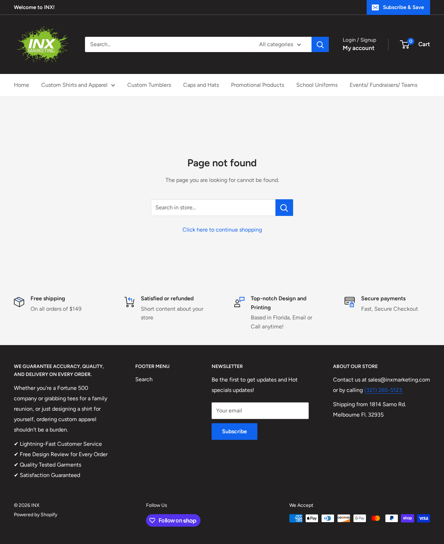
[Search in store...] (284, 207)
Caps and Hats (201, 85)
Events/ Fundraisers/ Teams (383, 85)
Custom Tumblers (149, 85)
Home (21, 85)
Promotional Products (257, 85)
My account (359, 47)
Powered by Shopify (35, 515)
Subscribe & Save (403, 7)
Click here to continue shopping (222, 229)
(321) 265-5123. (383, 390)
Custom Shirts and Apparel (74, 85)
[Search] (320, 44)
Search (144, 379)
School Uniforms (317, 85)
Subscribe (234, 431)
